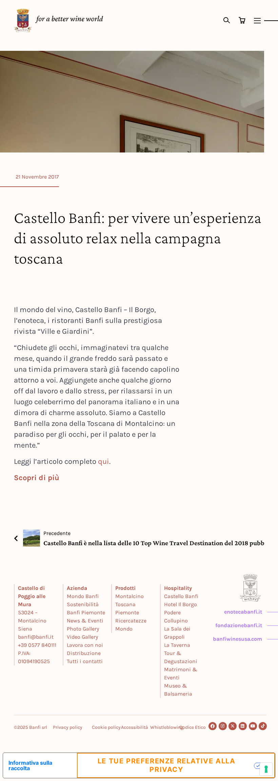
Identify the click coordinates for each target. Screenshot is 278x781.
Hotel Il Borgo (180, 604)
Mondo (124, 628)
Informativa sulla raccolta (30, 765)
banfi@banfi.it (36, 637)
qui (103, 461)
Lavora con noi (85, 645)
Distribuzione (84, 653)
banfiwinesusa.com (237, 639)
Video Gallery (82, 637)
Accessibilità (134, 727)
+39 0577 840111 (37, 645)
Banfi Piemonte (86, 612)
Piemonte (127, 612)
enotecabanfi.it (243, 612)
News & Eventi (85, 620)
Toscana (125, 604)
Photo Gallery (83, 628)
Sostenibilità (83, 604)
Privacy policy (67, 727)
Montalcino (129, 596)
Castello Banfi (181, 596)
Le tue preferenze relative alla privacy (167, 765)
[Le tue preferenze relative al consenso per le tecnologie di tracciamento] (266, 769)
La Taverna (177, 645)
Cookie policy (106, 727)
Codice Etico (192, 727)
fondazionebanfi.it (238, 625)
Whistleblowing (166, 727)
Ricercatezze (130, 620)
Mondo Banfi (83, 596)
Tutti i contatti (85, 661)
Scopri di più (36, 477)
